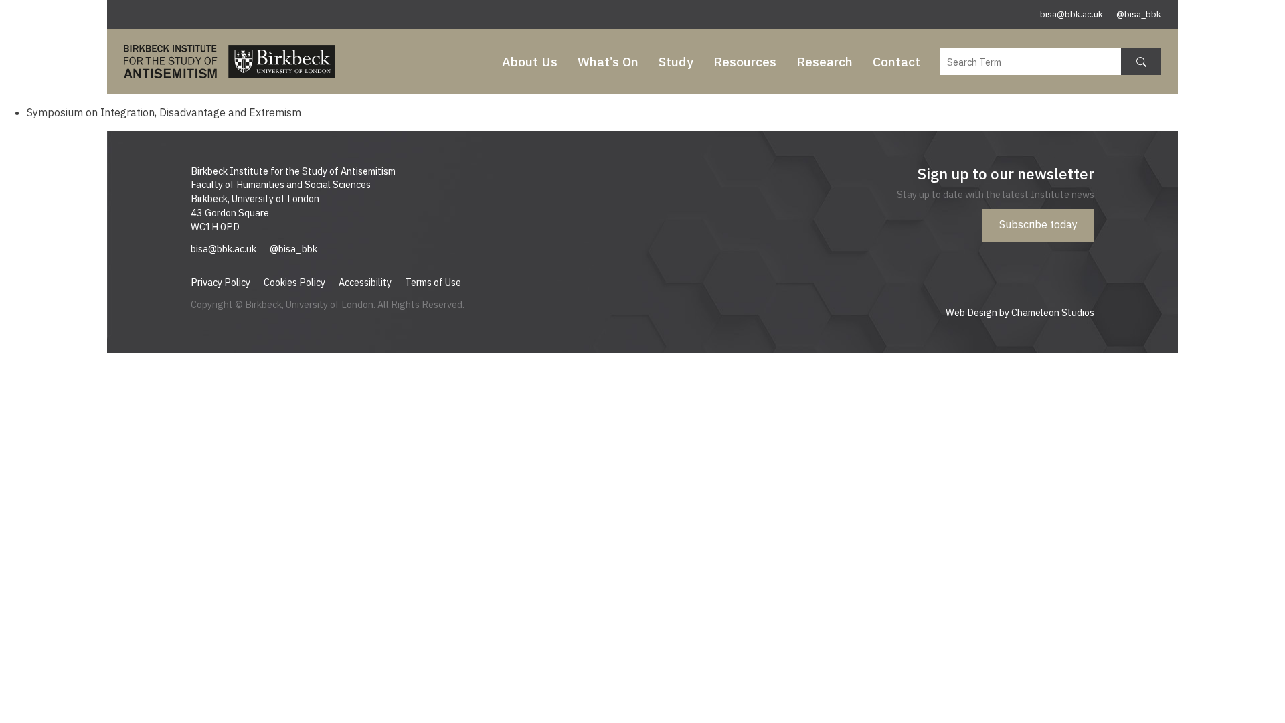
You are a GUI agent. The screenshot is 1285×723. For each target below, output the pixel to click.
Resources (744, 61)
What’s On (608, 61)
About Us (530, 61)
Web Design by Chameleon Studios (1020, 312)
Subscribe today (1038, 224)
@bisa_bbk (1138, 14)
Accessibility (365, 282)
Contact (896, 61)
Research (824, 61)
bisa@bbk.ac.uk (1071, 14)
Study (676, 61)
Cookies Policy (294, 282)
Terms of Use (433, 282)
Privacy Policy (220, 282)
